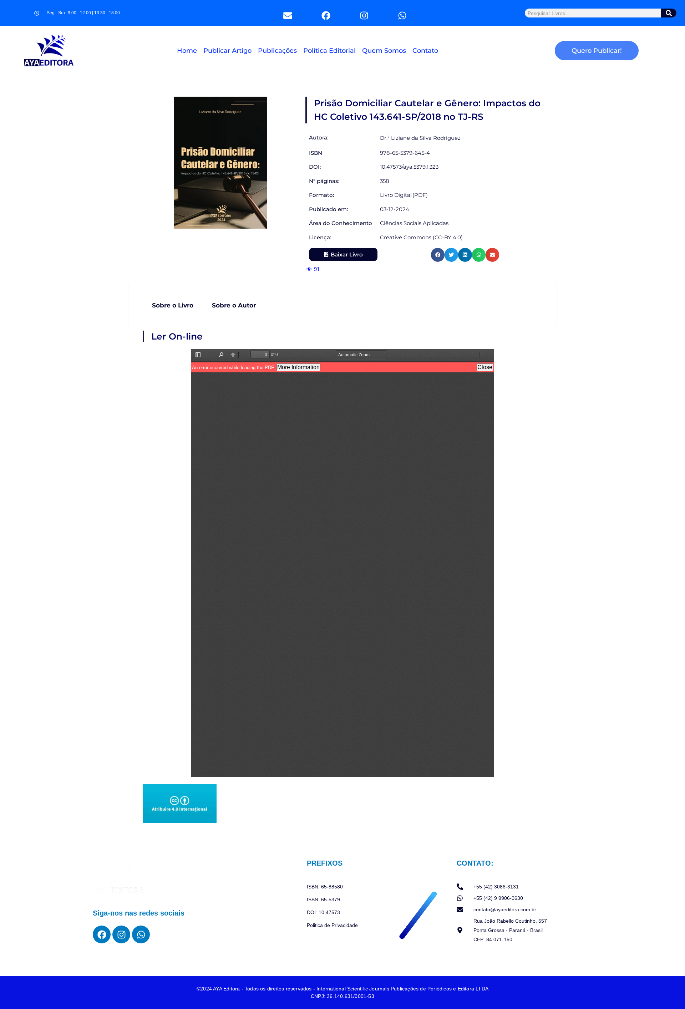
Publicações (277, 51)
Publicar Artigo (227, 51)
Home (187, 51)
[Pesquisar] (669, 13)
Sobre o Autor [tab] (234, 305)
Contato (425, 51)
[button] (438, 254)
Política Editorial (329, 51)
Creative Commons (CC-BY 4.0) (421, 237)
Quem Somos (384, 51)
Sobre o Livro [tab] (172, 305)
